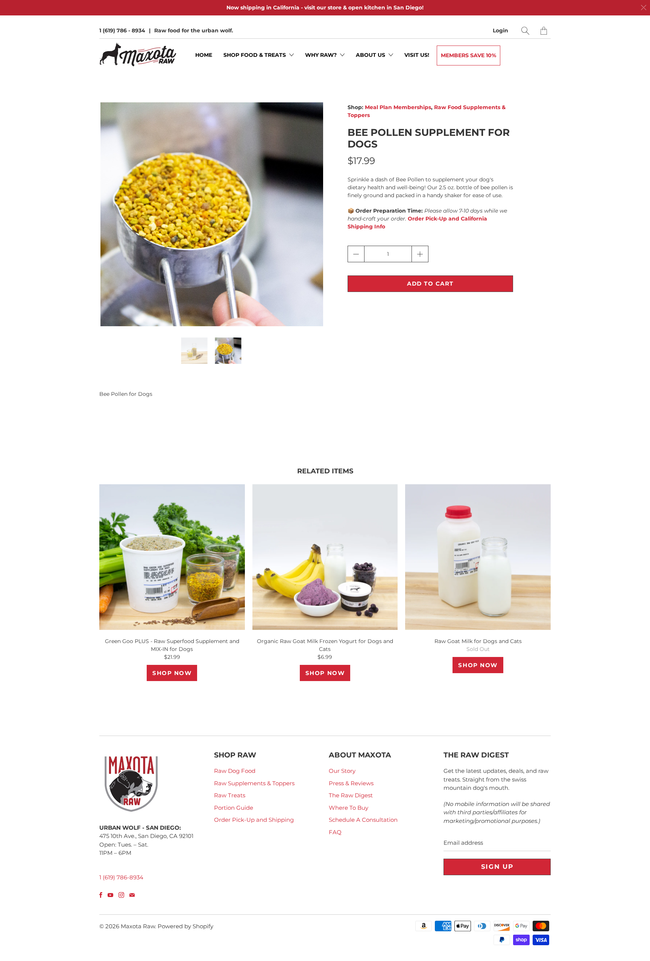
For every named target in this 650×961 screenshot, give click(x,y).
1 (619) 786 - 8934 (122, 30)
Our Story (342, 770)
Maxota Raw (138, 926)
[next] (311, 219)
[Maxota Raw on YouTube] (110, 895)
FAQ (335, 832)
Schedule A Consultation (363, 819)
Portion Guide (233, 807)
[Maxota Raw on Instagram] (121, 895)
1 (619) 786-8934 (121, 877)
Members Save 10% (468, 55)
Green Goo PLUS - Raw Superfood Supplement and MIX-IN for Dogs (172, 557)
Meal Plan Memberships (398, 107)
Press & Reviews (351, 783)
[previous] (111, 219)
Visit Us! (416, 55)
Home (203, 55)
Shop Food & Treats (255, 55)
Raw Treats (229, 795)
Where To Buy (348, 807)
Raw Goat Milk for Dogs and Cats (478, 557)
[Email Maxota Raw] (132, 895)
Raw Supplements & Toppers (254, 783)
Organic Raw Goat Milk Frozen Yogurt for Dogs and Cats (325, 557)
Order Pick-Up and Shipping (254, 819)
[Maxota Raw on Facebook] (100, 895)
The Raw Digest (351, 795)
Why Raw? (321, 55)
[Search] (525, 30)
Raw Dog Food (234, 770)
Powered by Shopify (185, 926)
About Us (371, 55)
